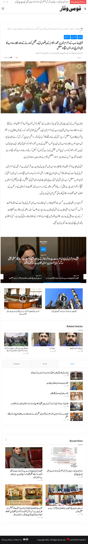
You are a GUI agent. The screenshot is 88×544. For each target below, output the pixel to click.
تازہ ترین (73, 37)
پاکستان (72, 29)
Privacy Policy (7, 539)
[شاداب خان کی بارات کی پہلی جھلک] (76, 396)
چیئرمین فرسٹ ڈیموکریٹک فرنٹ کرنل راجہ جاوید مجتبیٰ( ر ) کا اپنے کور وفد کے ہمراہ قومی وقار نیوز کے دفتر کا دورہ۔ (39, 403)
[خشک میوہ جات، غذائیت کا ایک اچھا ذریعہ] (76, 386)
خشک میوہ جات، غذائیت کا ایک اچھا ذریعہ (57, 383)
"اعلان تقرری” (52, 348)
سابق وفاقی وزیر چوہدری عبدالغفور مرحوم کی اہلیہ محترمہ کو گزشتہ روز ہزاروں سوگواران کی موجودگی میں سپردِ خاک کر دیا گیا (16, 349)
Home (78, 29)
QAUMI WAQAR (77, 539)
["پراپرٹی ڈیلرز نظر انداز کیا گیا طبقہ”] (71, 339)
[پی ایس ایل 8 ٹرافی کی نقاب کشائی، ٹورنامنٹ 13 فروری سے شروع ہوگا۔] (76, 375)
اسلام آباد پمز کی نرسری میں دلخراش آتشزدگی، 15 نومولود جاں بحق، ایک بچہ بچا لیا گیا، (42, 2)
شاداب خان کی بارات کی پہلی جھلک (59, 393)
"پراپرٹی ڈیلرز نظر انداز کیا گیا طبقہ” (76, 348)
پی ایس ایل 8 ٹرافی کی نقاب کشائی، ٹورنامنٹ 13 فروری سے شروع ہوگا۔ (49, 373)
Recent (45, 364)
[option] (43, 260)
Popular (72, 364)
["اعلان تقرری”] (43, 339)
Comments (16, 364)
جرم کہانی (67, 37)
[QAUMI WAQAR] (70, 9)
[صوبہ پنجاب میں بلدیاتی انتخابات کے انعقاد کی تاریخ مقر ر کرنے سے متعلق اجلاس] (64, 495)
